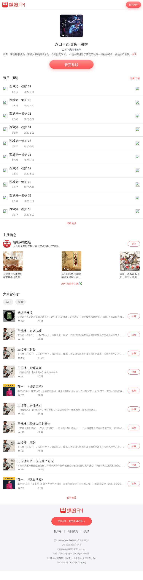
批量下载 (135, 78)
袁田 (20, 302)
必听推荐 (71, 497)
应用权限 (73, 563)
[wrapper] (71, 290)
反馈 (86, 531)
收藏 (134, 316)
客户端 (57, 531)
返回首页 (73, 531)
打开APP (133, 4)
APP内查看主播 (70, 283)
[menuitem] (136, 54)
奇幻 (8, 302)
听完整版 (71, 64)
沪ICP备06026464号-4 (63, 540)
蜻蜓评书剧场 (74, 49)
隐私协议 (82, 563)
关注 (134, 243)
